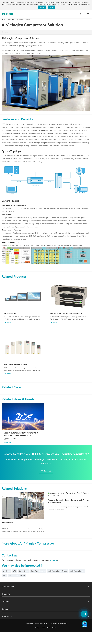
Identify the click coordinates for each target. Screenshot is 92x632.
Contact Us (46, 471)
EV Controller (20, 575)
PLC (4, 575)
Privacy (37, 628)
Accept (42, 7)
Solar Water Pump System (57, 571)
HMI (51, 130)
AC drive (42, 130)
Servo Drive (23, 571)
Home (3, 19)
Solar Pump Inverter (38, 571)
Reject (51, 7)
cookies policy (85, 4)
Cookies (54, 628)
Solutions (11, 19)
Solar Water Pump (76, 571)
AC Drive (6, 571)
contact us (53, 560)
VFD (14, 571)
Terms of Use (46, 628)
